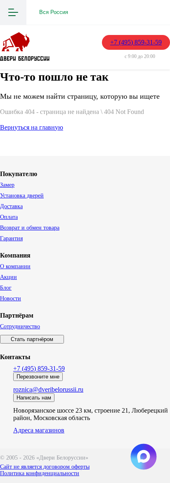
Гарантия (11, 238)
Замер (7, 185)
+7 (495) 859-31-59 (136, 42)
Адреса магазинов (38, 430)
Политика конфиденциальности (39, 473)
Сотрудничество (20, 326)
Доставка (11, 206)
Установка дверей (22, 196)
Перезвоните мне (38, 377)
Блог (6, 288)
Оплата (9, 217)
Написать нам (34, 398)
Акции (8, 277)
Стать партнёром (32, 339)
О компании (15, 266)
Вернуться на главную (31, 127)
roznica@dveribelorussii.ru (48, 389)
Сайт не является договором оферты (45, 467)
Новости (10, 298)
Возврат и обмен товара (29, 228)
